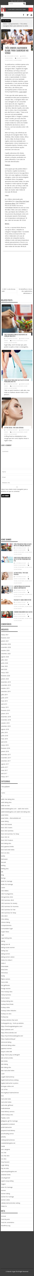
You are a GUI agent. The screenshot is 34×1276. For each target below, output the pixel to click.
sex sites (3, 1159)
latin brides (4, 1061)
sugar (18, 58)
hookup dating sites (7, 1001)
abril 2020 (4, 669)
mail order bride (6, 1099)
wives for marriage (7, 1187)
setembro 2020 (5, 653)
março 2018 (4, 745)
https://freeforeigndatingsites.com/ (11, 1026)
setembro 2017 (5, 761)
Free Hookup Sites (6, 992)
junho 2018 (4, 736)
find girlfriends (5, 985)
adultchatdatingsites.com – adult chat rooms (14, 809)
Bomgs (3, 878)
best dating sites (6, 843)
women (3, 1190)
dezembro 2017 (6, 754)
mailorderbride (5, 1108)
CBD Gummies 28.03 (7, 900)
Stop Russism (5, 1162)
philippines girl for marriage (9, 1121)
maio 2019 (4, 701)
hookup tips (4, 1017)
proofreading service (7, 1134)
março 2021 (4, 635)
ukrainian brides (6, 1175)
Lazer (3, 1074)
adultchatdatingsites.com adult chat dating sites (15, 812)
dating (3, 941)
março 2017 (4, 777)
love (2, 1096)
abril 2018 (4, 742)
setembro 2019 (5, 691)
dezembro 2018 (6, 717)
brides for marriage (7, 884)
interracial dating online (8, 1045)
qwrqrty (3, 1137)
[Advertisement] (17, 270)
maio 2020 (4, 666)
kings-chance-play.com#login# (10, 1055)
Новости (4, 1206)
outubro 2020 (5, 650)
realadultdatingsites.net (8, 1143)
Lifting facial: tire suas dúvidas (14, 427)
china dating (4, 919)
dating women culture (7, 957)
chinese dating (5, 922)
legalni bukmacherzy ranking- (10, 1080)
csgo (2, 935)
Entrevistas (4, 973)
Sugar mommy (17, 60)
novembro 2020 (6, 647)
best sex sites (5, 853)
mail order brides (6, 1102)
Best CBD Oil (5, 837)
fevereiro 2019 (5, 710)
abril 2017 (4, 773)
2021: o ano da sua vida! (8, 290)
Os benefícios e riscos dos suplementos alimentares (25, 291)
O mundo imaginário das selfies (23, 612)
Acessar (3, 1216)
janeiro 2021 (5, 641)
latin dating (4, 1064)
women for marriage (7, 1197)
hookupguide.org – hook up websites (12, 1023)
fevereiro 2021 (5, 638)
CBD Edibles (5, 891)
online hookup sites (7, 1115)
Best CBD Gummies (7, 831)
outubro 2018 (5, 723)
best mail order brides (7, 850)
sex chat (3, 1152)
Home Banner (5, 998)
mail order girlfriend (7, 1105)
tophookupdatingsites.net (9, 1171)
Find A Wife (4, 982)
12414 (3, 793)
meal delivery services (7, 1111)
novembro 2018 (6, 720)
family (3, 976)
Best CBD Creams (6, 827)
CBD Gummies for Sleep (8, 913)
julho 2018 (4, 732)
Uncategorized (5, 1178)
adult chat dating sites (8, 799)
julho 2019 (4, 695)
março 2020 (4, 672)
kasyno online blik (6, 1051)
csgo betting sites (6, 938)
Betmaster (4, 859)
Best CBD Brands (6, 824)
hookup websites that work (9, 1020)
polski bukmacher (6, 1127)
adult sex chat (5, 805)
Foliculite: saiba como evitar (22, 600)
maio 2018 (4, 739)
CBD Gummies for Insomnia (9, 906)
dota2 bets (4, 969)
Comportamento (13, 24)
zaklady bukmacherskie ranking (10, 1203)
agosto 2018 (5, 729)
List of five (4, 1089)
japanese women (6, 1048)
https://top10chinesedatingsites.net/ (12, 1036)
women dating (5, 1193)
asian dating (4, 821)
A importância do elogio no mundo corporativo (22, 587)
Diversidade (4, 966)
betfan (3, 856)
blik (2, 872)
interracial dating (6, 1042)
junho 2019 (4, 698)
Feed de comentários (7, 1222)
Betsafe (3, 862)
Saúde (3, 1146)
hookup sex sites (6, 1014)
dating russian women (8, 947)
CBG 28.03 (4, 916)
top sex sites (5, 1168)
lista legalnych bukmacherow (10, 1092)
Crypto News (5, 932)
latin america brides (7, 1058)
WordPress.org (5, 1225)
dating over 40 (5, 944)
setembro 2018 (5, 726)
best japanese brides (7, 846)
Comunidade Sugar (7, 928)
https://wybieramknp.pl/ (8, 1039)
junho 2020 (4, 663)
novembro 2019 (6, 685)
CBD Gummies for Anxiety (9, 903)
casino (3, 887)
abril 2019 (4, 704)
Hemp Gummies (6, 995)
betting (3, 865)
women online (5, 1200)
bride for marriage (6, 881)
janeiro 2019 (5, 713)
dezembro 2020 (6, 644)
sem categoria (5, 1149)
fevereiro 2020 (5, 676)
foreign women (5, 988)
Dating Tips (4, 951)
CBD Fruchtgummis (7, 894)
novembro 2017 (6, 758)
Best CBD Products (7, 840)
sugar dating (5, 1165)
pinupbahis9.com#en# (8, 1124)
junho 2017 (4, 767)
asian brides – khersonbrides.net (11, 818)
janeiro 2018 (5, 751)
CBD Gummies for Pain (8, 910)
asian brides (4, 815)
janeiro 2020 (5, 679)
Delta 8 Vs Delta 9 (6, 960)
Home (5, 24)
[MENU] (1, 15)
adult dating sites (6, 802)
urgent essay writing (7, 1181)
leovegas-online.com (7, 1086)
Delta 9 (3, 963)
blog (2, 875)
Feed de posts (5, 1219)
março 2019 (4, 707)
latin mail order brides (7, 1070)
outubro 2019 (5, 688)
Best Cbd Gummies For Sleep (10, 834)
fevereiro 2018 (5, 748)
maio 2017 (4, 770)
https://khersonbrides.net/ (9, 1033)
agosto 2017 (5, 764)
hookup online (5, 1007)
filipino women (5, 979)
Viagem (3, 1184)
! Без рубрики (5, 786)
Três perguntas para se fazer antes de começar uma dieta (15, 335)
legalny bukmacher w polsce (9, 1083)
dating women (5, 954)
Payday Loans (5, 1118)
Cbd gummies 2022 (7, 897)
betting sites (5, 869)
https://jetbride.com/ (7, 1029)
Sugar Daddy (9, 60)
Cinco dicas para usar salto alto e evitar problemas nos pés (16, 381)
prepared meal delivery (8, 1130)
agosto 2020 (5, 657)
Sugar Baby (24, 58)
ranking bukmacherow (8, 1140)
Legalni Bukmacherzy (7, 1077)
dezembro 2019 (6, 682)
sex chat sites (5, 1156)
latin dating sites (6, 1067)
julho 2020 (4, 660)
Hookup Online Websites (8, 1010)
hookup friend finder (7, 1004)
